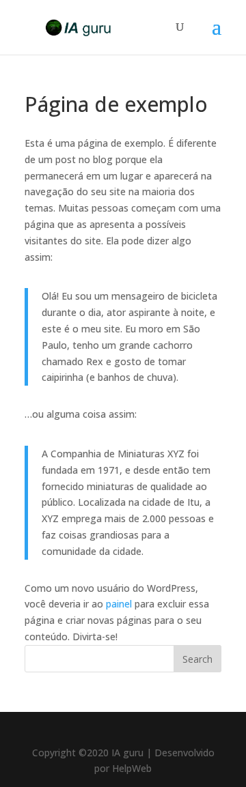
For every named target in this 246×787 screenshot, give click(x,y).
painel (119, 603)
